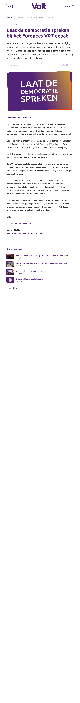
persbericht (12, 24)
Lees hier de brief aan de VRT (20, 118)
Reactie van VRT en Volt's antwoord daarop (26, 233)
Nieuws (9, 17)
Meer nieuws (12, 288)
